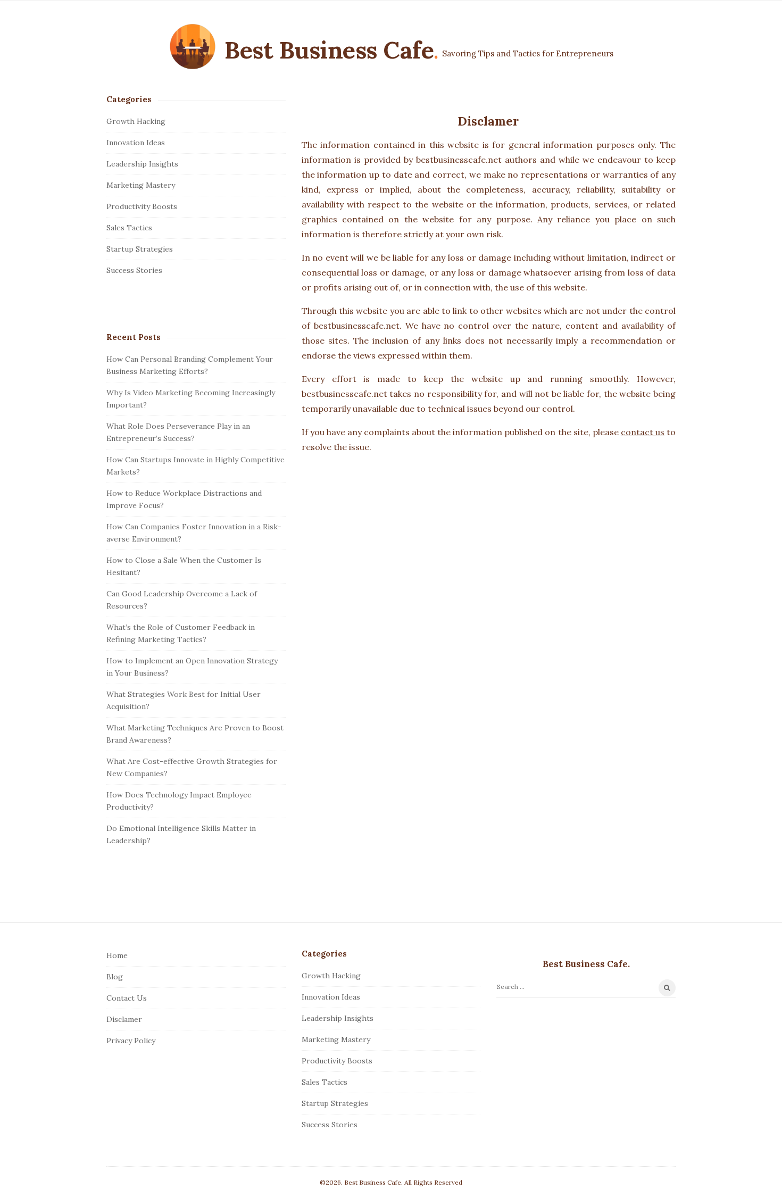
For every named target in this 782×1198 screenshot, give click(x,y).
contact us (642, 432)
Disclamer (124, 1019)
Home (117, 955)
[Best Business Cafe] (193, 47)
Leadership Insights (142, 164)
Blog (114, 976)
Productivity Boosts (141, 206)
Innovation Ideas (135, 142)
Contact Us (126, 998)
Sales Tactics (129, 227)
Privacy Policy (130, 1040)
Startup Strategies (139, 249)
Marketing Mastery (140, 185)
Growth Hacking (135, 121)
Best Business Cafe (329, 50)
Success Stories (134, 270)
